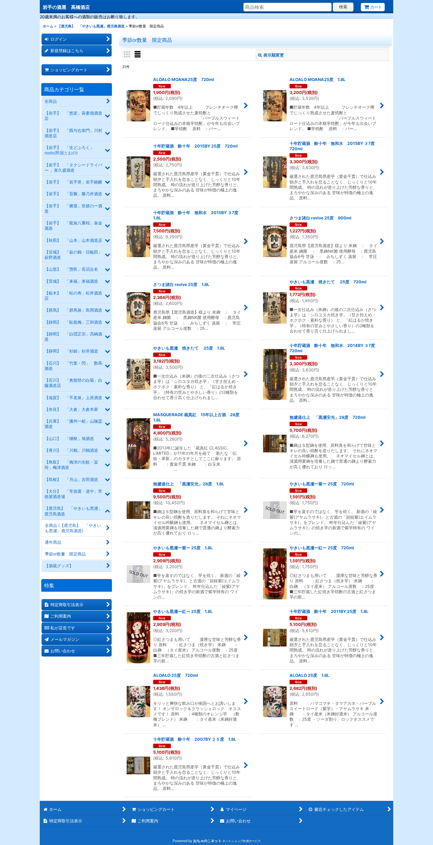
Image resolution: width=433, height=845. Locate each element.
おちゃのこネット (207, 841)
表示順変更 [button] (273, 54)
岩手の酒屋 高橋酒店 (66, 7)
